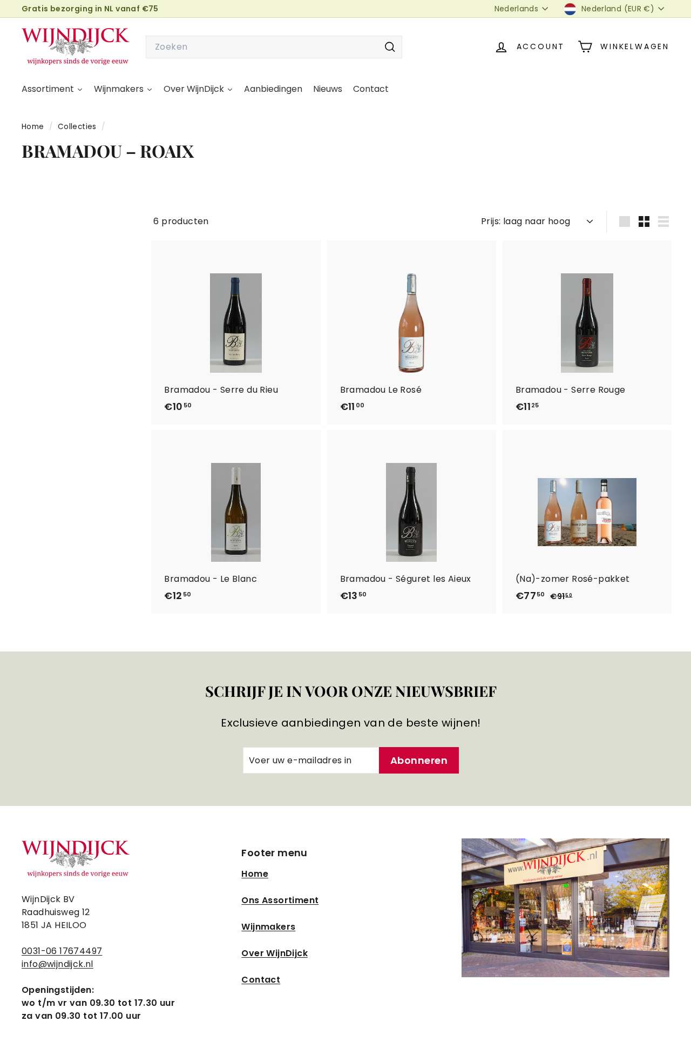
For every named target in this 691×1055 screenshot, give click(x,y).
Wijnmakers (268, 926)
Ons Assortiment (280, 900)
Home (34, 127)
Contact (260, 979)
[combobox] (274, 47)
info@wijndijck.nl (57, 964)
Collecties (78, 127)
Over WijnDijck (274, 953)
